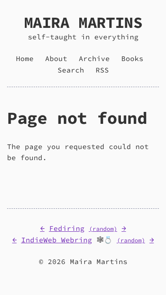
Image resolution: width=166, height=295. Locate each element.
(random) (103, 229)
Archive (94, 58)
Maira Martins (83, 22)
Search (71, 69)
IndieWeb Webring (56, 239)
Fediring (67, 228)
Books (132, 58)
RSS (102, 69)
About (56, 58)
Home (25, 58)
